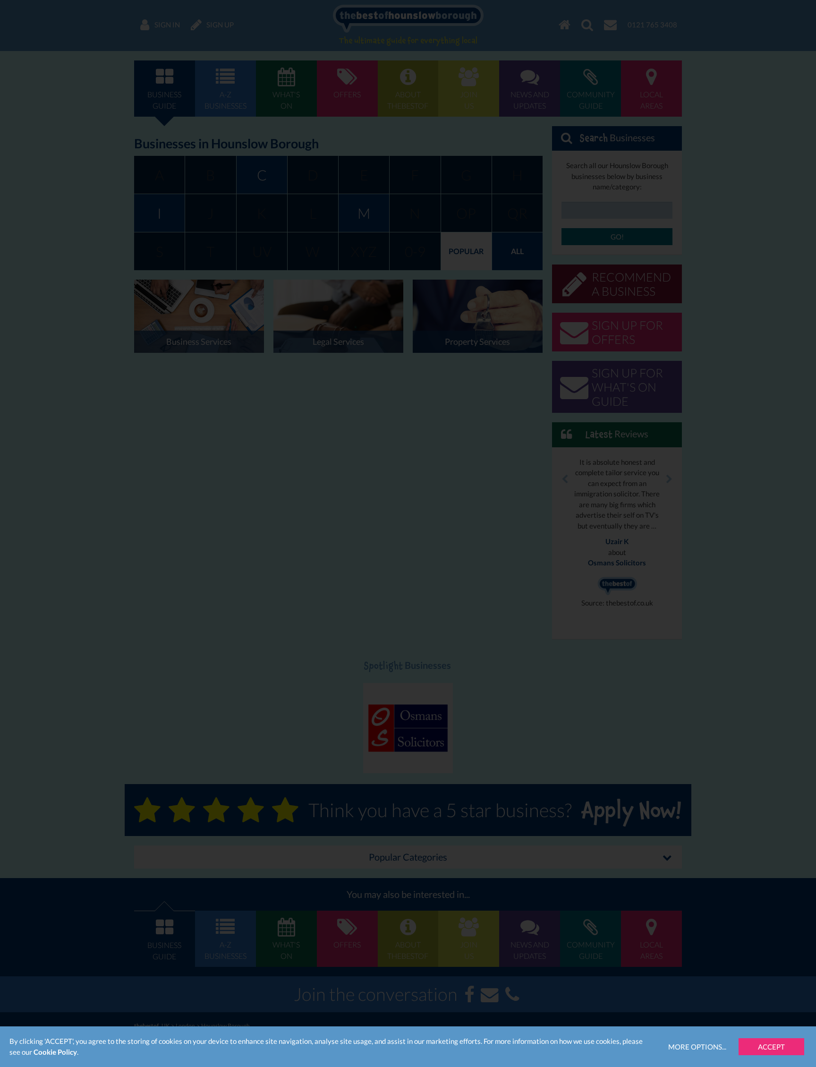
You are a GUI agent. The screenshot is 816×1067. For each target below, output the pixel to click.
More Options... (697, 1046)
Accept (771, 1046)
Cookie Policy (55, 1052)
